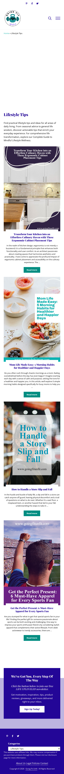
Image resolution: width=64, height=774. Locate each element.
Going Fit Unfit (31, 769)
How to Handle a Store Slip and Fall (32, 489)
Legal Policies (33, 763)
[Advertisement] (32, 74)
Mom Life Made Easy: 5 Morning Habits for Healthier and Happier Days (32, 366)
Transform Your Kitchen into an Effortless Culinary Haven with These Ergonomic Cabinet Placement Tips (31, 237)
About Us (20, 763)
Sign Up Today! (32, 709)
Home (6, 33)
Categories (14, 743)
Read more (33, 270)
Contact (44, 763)
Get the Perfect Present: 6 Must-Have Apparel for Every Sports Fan (32, 610)
